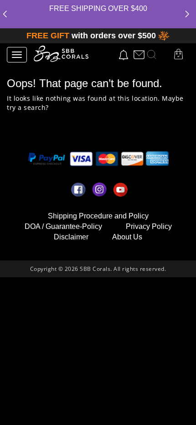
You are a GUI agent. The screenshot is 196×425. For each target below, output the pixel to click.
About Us (127, 237)
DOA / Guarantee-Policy (63, 226)
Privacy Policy (149, 226)
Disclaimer (71, 237)
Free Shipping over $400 (98, 8)
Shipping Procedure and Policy (98, 216)
